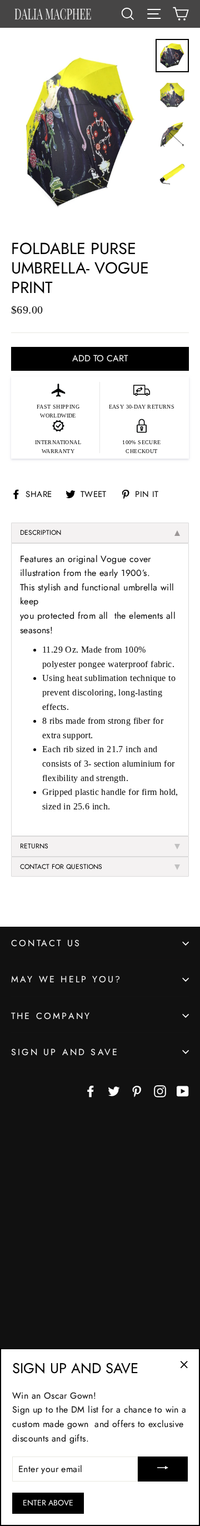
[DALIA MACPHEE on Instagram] (160, 1090)
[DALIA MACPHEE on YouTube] (183, 1090)
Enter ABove (48, 1502)
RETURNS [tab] (34, 846)
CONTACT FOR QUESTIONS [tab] (61, 867)
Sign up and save (65, 1052)
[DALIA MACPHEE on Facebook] (90, 1090)
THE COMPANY (51, 1016)
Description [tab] (40, 533)
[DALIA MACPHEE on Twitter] (114, 1090)
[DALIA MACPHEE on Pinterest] (137, 1090)
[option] (80, 133)
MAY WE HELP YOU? (66, 979)
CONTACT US (46, 943)
